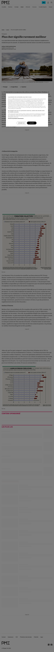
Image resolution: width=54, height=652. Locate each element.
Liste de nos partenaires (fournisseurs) (16, 118)
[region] (27, 110)
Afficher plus (21, 122)
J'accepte (32, 122)
